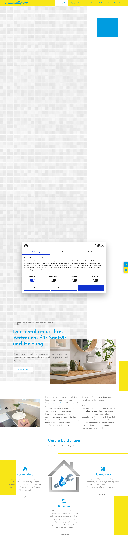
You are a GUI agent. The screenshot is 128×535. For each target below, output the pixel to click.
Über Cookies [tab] (92, 252)
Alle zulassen (91, 288)
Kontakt (117, 3)
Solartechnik (104, 3)
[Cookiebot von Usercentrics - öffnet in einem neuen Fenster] (96, 245)
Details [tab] (64, 252)
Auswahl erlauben (64, 288)
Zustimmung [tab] (36, 252)
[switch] (53, 280)
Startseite (62, 3)
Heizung (55, 403)
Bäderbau (90, 3)
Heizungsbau (75, 3)
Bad (61, 403)
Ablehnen (37, 288)
